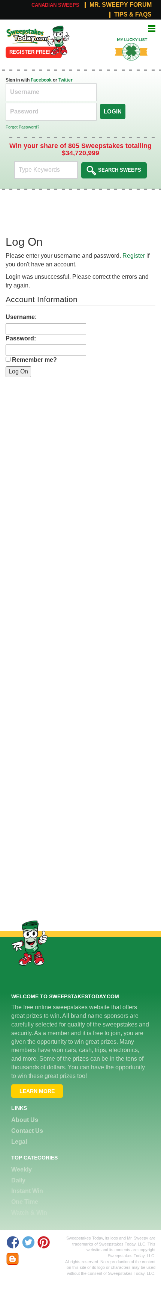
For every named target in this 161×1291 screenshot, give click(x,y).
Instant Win (27, 1191)
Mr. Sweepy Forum (120, 5)
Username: (21, 317)
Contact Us (27, 1131)
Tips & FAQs (133, 15)
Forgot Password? (22, 127)
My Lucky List (126, 37)
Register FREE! (30, 52)
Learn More (37, 1091)
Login (113, 111)
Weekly (21, 1169)
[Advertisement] (80, 458)
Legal (19, 1141)
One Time (24, 1202)
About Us (24, 1120)
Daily (18, 1180)
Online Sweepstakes (24, 33)
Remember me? (34, 360)
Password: (21, 338)
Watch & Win (29, 1212)
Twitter (65, 80)
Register (133, 255)
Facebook (41, 80)
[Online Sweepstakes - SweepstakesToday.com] (58, 40)
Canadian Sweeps (55, 5)
